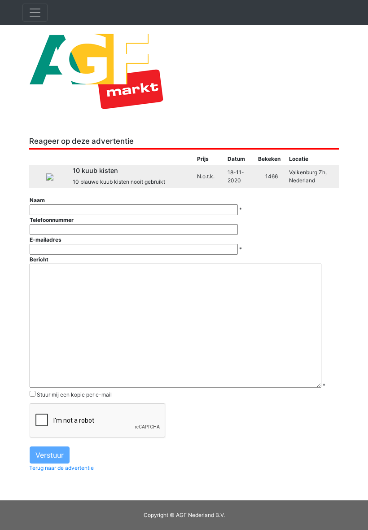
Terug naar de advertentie (61, 467)
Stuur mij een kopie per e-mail (74, 394)
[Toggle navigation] (35, 13)
